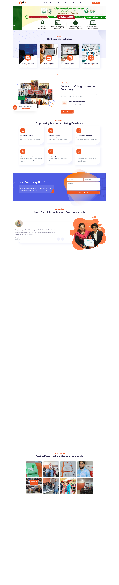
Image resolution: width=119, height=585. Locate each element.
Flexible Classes (80, 156)
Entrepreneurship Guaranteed (84, 135)
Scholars (67, 2)
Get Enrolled (96, 2)
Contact (82, 2)
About (45, 2)
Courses (52, 2)
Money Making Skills (53, 156)
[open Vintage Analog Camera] (34, 469)
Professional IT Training (26, 135)
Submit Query (82, 192)
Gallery (60, 2)
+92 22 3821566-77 (25, 108)
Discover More (66, 111)
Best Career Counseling (54, 135)
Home (38, 2)
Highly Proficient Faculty (26, 156)
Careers (75, 2)
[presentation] (58, 239)
